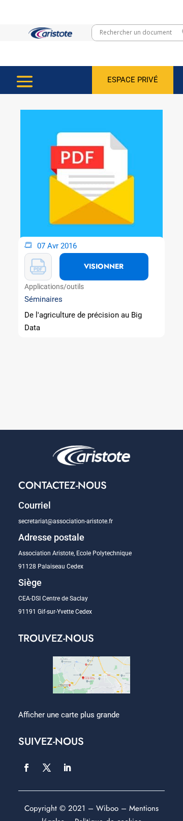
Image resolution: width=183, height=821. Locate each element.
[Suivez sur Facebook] (26, 768)
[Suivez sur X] (47, 768)
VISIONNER (104, 266)
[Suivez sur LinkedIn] (67, 768)
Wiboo (107, 808)
